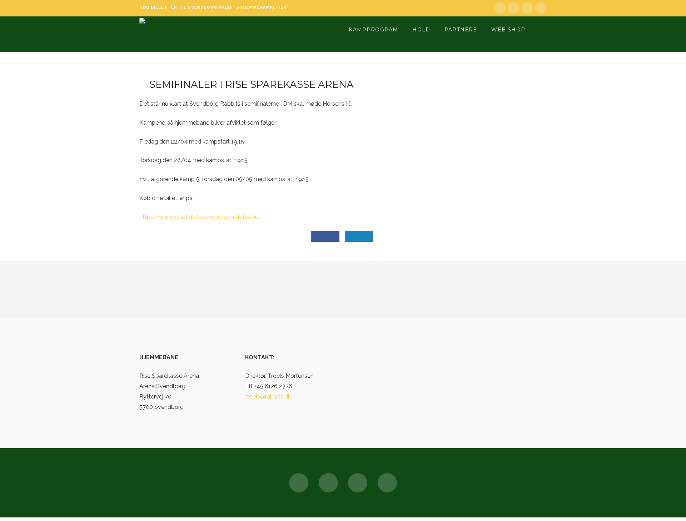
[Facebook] (500, 8)
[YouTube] (527, 8)
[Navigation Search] (541, 28)
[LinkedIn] (514, 8)
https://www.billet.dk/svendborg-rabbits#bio (199, 217)
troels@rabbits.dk (268, 396)
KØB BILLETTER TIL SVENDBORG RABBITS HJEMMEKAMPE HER (213, 7)
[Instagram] (541, 8)
